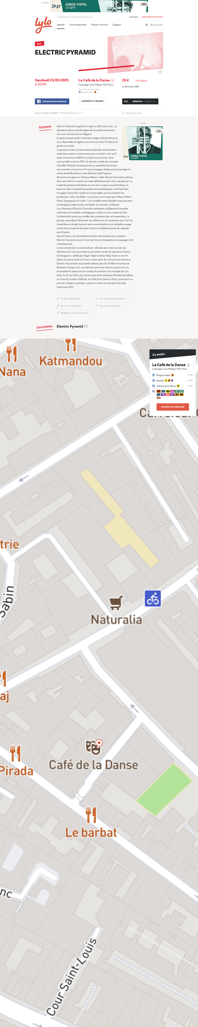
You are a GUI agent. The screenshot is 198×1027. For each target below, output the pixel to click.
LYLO (43, 25)
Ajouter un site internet (71, 306)
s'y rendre (92, 101)
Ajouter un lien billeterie (110, 306)
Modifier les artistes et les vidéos (75, 313)
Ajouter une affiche (148, 72)
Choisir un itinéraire (172, 407)
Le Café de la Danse (94, 80)
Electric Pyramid (70, 326)
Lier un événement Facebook (112, 298)
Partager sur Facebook (54, 101)
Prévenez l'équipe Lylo (57, 113)
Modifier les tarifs (133, 113)
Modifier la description (70, 298)
